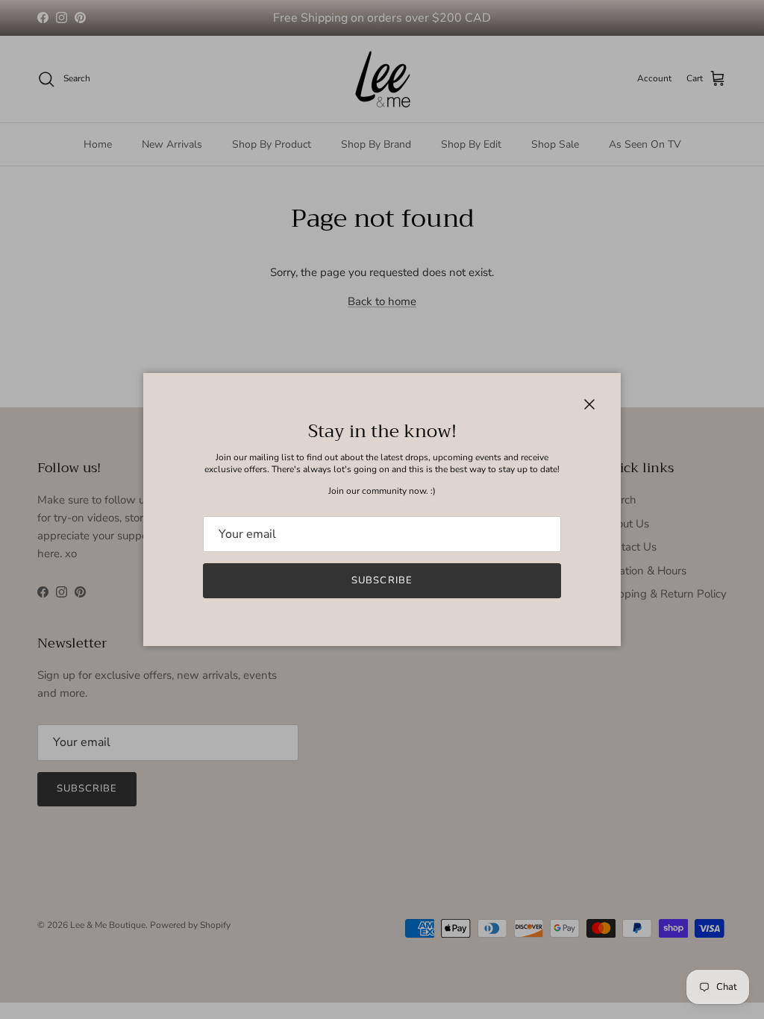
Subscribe (381, 580)
